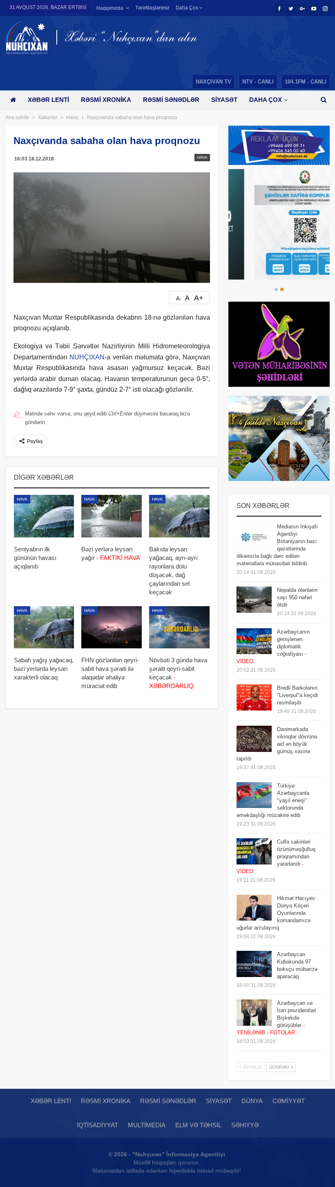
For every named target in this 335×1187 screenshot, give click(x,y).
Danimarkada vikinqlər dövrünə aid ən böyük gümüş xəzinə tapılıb (277, 744)
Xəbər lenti (48, 99)
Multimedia (146, 1125)
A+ (198, 298)
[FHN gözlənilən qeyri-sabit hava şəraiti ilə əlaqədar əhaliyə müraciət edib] (111, 627)
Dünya (252, 1100)
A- (178, 299)
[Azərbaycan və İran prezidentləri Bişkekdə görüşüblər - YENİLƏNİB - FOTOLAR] (254, 1013)
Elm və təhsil (198, 1125)
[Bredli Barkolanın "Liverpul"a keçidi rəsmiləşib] (254, 697)
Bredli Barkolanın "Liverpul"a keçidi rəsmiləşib (297, 695)
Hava (202, 157)
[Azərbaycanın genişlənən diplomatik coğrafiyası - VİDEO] (254, 641)
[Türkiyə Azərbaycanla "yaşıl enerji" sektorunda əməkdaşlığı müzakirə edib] (254, 795)
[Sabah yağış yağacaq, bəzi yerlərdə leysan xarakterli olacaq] (44, 627)
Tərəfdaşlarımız (152, 8)
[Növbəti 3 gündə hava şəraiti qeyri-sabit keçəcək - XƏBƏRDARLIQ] (179, 627)
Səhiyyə (245, 1125)
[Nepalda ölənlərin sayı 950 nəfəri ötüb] (254, 600)
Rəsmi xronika (106, 99)
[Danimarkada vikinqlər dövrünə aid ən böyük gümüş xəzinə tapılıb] (254, 739)
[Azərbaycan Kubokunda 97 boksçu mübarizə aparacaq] (254, 964)
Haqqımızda (109, 8)
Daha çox (187, 8)
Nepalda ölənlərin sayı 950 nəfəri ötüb (297, 597)
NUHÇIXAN (87, 357)
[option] (279, 224)
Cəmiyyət (288, 1100)
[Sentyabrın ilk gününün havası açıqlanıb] (44, 516)
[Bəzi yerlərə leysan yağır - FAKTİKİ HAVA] (111, 516)
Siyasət (224, 99)
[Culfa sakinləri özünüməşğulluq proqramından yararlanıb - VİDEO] (254, 851)
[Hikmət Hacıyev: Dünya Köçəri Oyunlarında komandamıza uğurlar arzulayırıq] (254, 908)
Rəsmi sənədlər (171, 99)
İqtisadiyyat (97, 1125)
